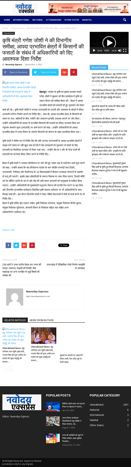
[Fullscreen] (124, 50)
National (37, 19)
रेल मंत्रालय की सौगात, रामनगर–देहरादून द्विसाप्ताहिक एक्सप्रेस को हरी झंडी (109, 120)
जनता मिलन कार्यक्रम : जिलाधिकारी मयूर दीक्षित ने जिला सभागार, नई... (71, 421)
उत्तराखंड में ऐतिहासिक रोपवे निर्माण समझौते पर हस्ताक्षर (66, 266)
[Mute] (119, 50)
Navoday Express (13, 64)
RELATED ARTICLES (15, 320)
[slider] (106, 50)
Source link (8, 229)
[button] (124, 20)
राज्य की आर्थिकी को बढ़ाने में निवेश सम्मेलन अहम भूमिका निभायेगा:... (72, 438)
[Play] (94, 50)
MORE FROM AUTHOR (42, 320)
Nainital (87, 19)
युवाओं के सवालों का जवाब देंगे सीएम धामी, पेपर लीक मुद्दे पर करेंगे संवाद (71, 358)
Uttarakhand (53, 19)
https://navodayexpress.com (38, 296)
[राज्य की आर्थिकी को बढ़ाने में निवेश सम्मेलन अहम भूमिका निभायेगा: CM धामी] (53, 438)
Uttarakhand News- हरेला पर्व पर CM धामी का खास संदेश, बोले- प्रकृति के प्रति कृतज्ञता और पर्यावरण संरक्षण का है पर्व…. (109, 135)
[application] (109, 43)
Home (7, 19)
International (21, 19)
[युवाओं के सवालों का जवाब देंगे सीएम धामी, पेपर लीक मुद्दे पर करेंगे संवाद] (72, 339)
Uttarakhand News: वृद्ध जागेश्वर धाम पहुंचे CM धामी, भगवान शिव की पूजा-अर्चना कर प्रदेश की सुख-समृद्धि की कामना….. (14, 355)
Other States (71, 19)
